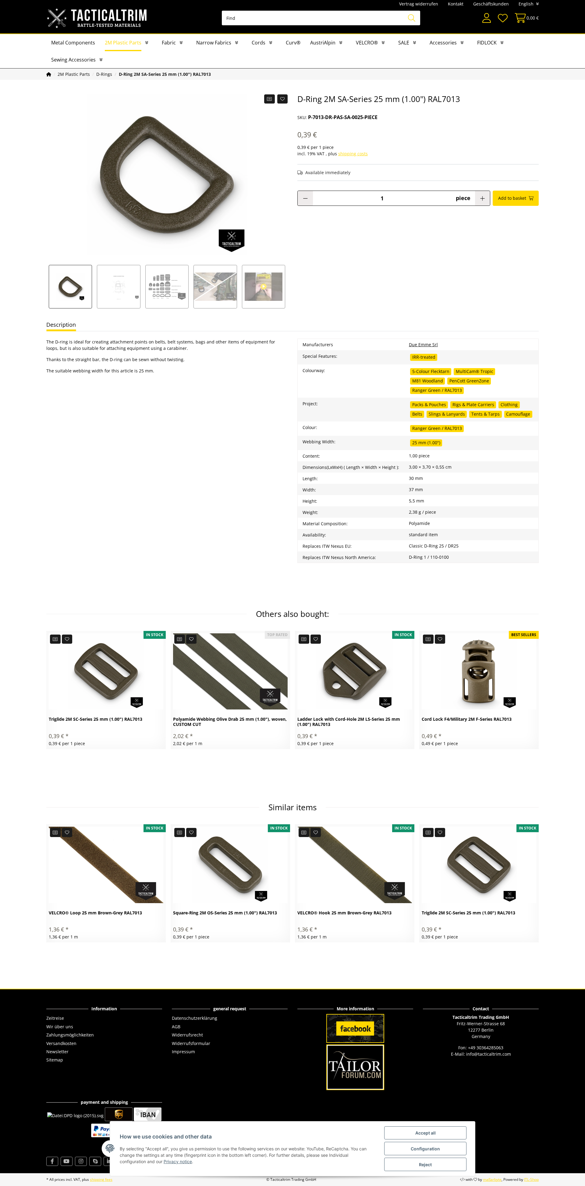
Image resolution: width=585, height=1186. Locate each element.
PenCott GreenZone (469, 381)
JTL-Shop (531, 1179)
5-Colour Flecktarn (430, 371)
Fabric (169, 42)
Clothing (509, 404)
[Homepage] (48, 74)
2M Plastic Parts (123, 42)
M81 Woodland (427, 381)
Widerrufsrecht (187, 1035)
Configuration (425, 1148)
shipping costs (353, 154)
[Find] (412, 18)
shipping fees (101, 1179)
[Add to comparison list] (269, 99)
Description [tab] (61, 324)
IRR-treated (423, 357)
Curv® (293, 42)
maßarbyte (492, 1179)
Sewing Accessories (73, 59)
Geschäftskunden (491, 4)
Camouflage (518, 414)
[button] (486, 18)
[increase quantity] (482, 198)
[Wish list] (502, 18)
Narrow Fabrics (213, 42)
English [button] (526, 4)
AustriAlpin (322, 42)
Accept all (425, 1132)
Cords (258, 42)
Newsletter (57, 1051)
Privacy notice (178, 1161)
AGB (176, 1026)
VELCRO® (367, 42)
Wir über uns (59, 1026)
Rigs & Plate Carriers (473, 404)
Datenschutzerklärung (194, 1018)
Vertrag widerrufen (418, 4)
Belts (417, 414)
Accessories (443, 42)
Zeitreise (55, 1018)
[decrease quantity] (305, 198)
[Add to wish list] (282, 99)
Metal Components (73, 42)
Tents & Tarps (485, 414)
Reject (425, 1164)
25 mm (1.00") (426, 442)
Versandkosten (61, 1043)
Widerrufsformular (191, 1043)
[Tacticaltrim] (97, 18)
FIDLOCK (487, 42)
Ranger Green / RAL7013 (437, 390)
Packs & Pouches (429, 404)
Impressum (183, 1051)
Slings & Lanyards (447, 414)
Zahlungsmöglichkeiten (70, 1035)
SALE (403, 42)
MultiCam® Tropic (474, 371)
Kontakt (455, 4)
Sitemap (54, 1060)
